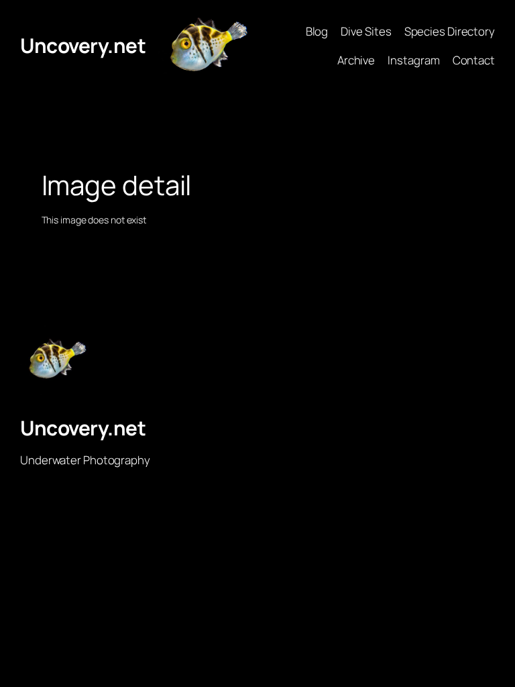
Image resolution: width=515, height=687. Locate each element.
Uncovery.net (83, 45)
